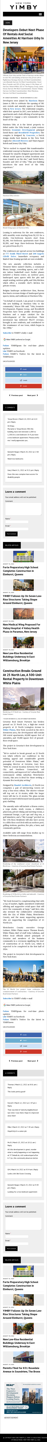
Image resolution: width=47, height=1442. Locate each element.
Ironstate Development (23, 130)
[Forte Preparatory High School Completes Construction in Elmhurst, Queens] (23, 561)
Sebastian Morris (11, 98)
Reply (13, 422)
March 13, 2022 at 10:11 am (24, 1142)
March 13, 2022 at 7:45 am (23, 1127)
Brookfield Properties (29, 132)
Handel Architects (22, 785)
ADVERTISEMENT (11, 1417)
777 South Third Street (16, 253)
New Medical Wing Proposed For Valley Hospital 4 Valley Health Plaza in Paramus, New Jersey (21, 628)
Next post (31, 395)
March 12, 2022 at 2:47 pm (25, 1103)
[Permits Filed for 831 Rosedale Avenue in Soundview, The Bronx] (23, 1361)
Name (7, 519)
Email (7, 526)
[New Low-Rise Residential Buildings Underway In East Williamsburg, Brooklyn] (23, 646)
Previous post (17, 395)
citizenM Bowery (20, 140)
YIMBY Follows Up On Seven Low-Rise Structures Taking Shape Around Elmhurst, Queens (22, 599)
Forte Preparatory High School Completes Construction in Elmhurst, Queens (20, 571)
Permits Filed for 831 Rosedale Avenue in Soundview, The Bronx (21, 1369)
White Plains (9, 730)
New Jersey (15, 108)
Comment (9, 501)
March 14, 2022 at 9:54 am (21, 1169)
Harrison (33, 100)
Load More (23, 1426)
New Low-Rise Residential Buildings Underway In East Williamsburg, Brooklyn (19, 656)
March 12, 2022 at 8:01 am (25, 1084)
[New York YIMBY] (23, 6)
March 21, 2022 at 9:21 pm (22, 470)
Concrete (30, 135)
